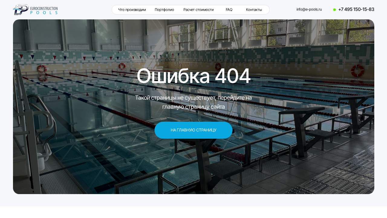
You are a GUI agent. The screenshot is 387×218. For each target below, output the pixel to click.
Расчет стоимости (199, 10)
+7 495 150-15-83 (356, 9)
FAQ (229, 10)
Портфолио (164, 10)
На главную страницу (193, 130)
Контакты (254, 10)
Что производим (132, 10)
